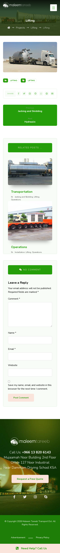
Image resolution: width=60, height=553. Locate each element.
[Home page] (8, 27)
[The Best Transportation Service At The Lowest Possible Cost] (17, 5)
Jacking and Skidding (24, 197)
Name (12, 333)
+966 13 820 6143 (36, 452)
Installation (20, 252)
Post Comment (21, 397)
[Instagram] (35, 497)
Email (12, 349)
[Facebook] (14, 497)
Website (12, 365)
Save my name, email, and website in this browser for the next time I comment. (30, 387)
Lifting (13, 80)
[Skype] (45, 497)
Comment (14, 298)
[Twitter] (24, 497)
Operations (16, 199)
